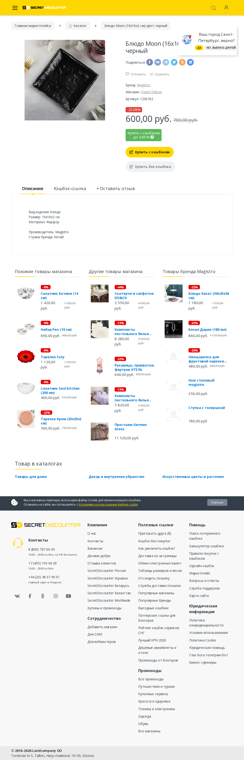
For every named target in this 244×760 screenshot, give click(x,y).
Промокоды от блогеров (158, 660)
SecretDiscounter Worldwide (108, 600)
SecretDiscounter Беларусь (108, 585)
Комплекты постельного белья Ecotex (132, 398)
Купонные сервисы (153, 694)
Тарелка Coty (52, 357)
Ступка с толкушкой (206, 408)
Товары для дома (31, 476)
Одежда (144, 716)
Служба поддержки (204, 588)
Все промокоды (150, 679)
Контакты (95, 541)
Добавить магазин (102, 627)
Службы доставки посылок (159, 585)
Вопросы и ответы (204, 580)
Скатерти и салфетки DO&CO (134, 295)
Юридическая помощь (207, 647)
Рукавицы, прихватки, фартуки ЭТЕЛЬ (134, 367)
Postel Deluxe (151, 92)
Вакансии (94, 548)
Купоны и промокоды (104, 608)
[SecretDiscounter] (44, 8)
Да (199, 47)
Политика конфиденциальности (206, 622)
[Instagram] (56, 596)
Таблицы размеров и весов (160, 570)
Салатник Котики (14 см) (59, 295)
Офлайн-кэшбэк (201, 566)
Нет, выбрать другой (221, 47)
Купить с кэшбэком (152, 152)
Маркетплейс (199, 573)
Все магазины (149, 731)
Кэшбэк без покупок (154, 541)
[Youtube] (68, 596)
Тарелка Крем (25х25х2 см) (61, 421)
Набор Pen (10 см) (56, 329)
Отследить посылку (154, 578)
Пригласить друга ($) (154, 533)
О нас (91, 533)
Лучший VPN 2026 (152, 640)
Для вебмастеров (101, 641)
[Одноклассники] (43, 596)
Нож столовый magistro (201, 382)
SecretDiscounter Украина (107, 578)
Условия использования (208, 632)
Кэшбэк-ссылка (70, 188)
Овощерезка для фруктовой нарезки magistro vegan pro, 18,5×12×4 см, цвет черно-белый (206, 359)
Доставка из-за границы (157, 555)
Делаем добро (99, 555)
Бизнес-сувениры (202, 662)
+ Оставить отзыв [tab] (116, 188)
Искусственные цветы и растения (193, 476)
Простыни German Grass (131, 427)
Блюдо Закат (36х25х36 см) (208, 295)
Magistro (143, 85)
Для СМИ (94, 634)
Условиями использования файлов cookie (108, 504)
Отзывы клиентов (101, 563)
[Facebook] (30, 596)
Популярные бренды (154, 600)
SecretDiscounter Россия (106, 570)
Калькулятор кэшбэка (206, 546)
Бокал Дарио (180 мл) (207, 329)
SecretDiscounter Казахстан (109, 593)
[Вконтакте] (17, 596)
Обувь (143, 723)
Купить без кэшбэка (152, 166)
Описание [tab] (32, 188)
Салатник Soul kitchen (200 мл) (60, 390)
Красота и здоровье (154, 701)
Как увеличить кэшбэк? (156, 548)
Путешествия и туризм (156, 686)
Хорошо (217, 502)
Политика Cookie (202, 640)
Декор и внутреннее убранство (116, 476)
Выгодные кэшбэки (153, 608)
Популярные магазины (156, 593)
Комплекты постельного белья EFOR (132, 331)
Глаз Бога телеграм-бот (208, 655)
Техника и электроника (156, 709)
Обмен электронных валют (160, 563)
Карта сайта (199, 595)
